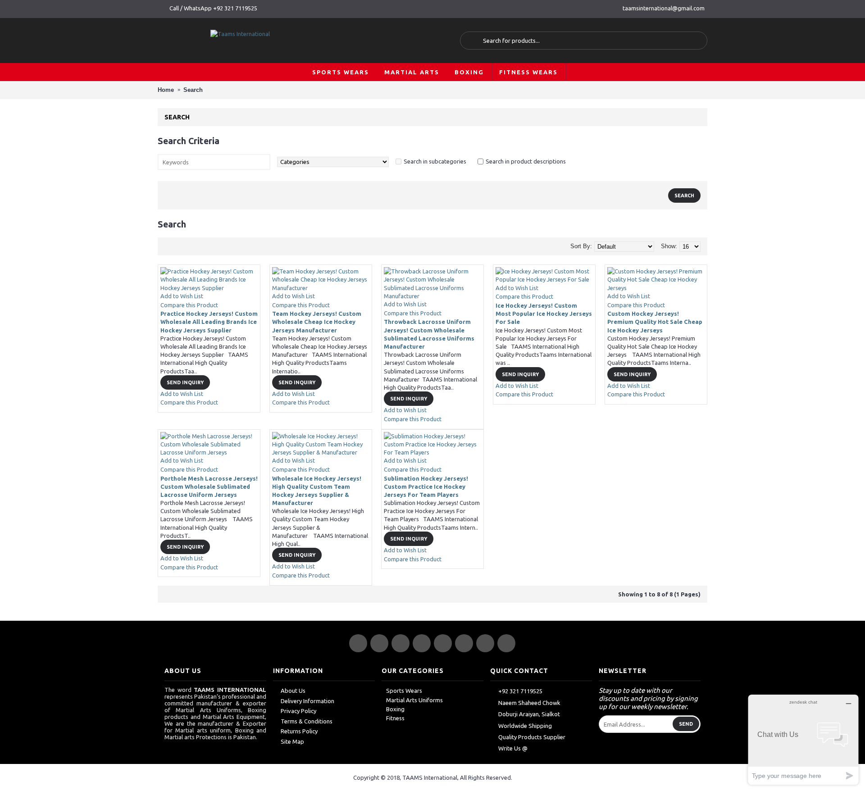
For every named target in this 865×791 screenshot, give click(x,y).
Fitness (395, 718)
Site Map (292, 741)
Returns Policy (299, 731)
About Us (293, 690)
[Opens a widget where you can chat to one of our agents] (803, 739)
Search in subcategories (435, 161)
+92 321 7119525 (520, 691)
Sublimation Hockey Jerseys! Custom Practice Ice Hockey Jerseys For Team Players (426, 486)
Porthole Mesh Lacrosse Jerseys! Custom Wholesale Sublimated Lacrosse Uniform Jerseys (209, 486)
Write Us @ (513, 748)
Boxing (395, 709)
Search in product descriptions (526, 161)
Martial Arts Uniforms (414, 700)
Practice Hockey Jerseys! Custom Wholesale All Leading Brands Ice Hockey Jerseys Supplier (209, 321)
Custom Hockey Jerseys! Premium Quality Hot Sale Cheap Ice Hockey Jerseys (654, 321)
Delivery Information (307, 701)
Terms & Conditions (306, 721)
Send (686, 724)
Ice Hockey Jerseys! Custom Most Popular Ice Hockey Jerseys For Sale (544, 313)
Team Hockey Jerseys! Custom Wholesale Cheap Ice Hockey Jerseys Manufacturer (316, 321)
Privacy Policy (298, 711)
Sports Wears (404, 690)
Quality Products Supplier (531, 737)
